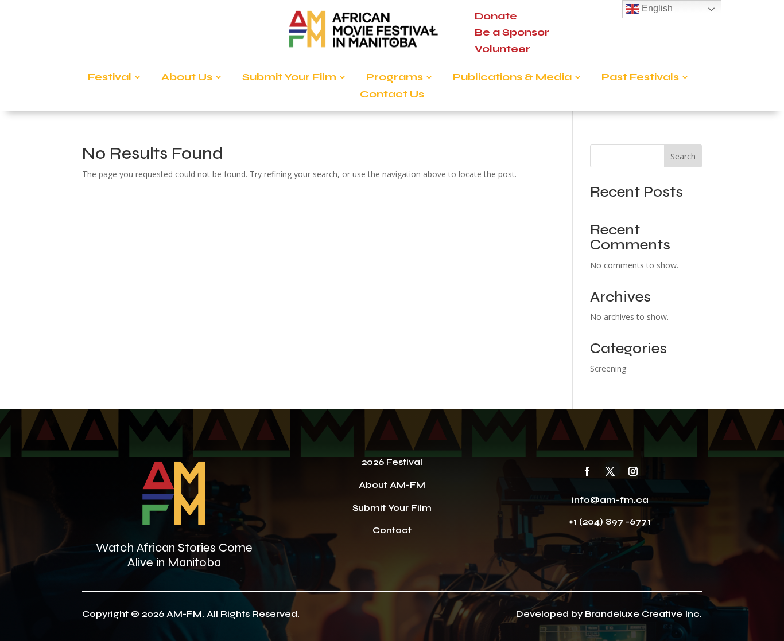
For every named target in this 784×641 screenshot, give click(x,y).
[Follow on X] (610, 471)
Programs (394, 78)
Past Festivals (640, 78)
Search (683, 156)
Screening (608, 368)
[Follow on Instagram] (633, 471)
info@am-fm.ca (610, 499)
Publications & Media (512, 78)
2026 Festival (392, 461)
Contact (392, 530)
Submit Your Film (289, 78)
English (656, 8)
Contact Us (392, 95)
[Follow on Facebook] (587, 471)
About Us (186, 78)
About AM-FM (392, 484)
